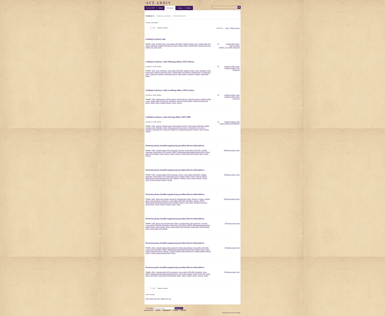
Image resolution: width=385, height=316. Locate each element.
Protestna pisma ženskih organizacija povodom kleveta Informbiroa (174, 145)
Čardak (201, 199)
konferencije (149, 72)
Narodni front (192, 46)
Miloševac (176, 178)
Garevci (180, 175)
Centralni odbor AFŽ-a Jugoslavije (167, 272)
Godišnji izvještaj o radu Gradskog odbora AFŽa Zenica (169, 90)
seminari (197, 74)
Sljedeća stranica (162, 28)
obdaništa (148, 129)
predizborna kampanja (186, 129)
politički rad (149, 47)
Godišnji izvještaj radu (155, 39)
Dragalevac (165, 201)
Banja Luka (159, 199)
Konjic (192, 176)
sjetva (201, 129)
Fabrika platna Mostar (185, 248)
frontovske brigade (194, 99)
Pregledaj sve (150, 16)
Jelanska (196, 201)
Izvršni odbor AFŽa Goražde (162, 152)
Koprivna (199, 176)
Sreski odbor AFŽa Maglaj (158, 229)
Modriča (183, 178)
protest (172, 154)
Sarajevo (178, 154)
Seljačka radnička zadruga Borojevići (181, 251)
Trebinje (189, 276)
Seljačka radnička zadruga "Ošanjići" (157, 251)
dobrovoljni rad (182, 99)
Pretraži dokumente (179, 16)
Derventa (181, 150)
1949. (153, 44)
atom (147, 299)
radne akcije (157, 47)
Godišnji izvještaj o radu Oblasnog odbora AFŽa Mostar (169, 62)
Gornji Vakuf (149, 249)
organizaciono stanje (204, 46)
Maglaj (184, 225)
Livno (205, 272)
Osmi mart (166, 129)
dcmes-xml (152, 299)
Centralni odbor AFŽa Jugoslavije (166, 150)
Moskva (182, 203)
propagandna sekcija (170, 74)
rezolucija (191, 74)
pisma (162, 154)
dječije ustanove (171, 99)
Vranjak (169, 180)
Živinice (148, 156)
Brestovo (195, 199)
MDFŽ (174, 152)
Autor (227, 28)
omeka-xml (164, 299)
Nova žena (201, 128)
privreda (196, 129)
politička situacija (165, 103)
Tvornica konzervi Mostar (158, 180)
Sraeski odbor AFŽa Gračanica (180, 227)
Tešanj (178, 204)
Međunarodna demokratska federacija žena (191, 152)
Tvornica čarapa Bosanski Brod (160, 253)
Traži (239, 7)
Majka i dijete (183, 46)
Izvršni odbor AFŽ (159, 176)
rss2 (169, 299)
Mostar (197, 249)
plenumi (189, 274)
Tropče (194, 276)
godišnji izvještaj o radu (190, 44)
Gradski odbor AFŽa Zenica (159, 101)
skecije (174, 103)
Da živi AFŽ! (150, 8)
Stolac (201, 154)
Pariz (187, 203)
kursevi (175, 46)
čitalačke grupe (161, 44)
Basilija (166, 199)
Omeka (238, 312)
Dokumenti (170, 8)
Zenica (206, 154)
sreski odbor (204, 74)
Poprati (162, 227)
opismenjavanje (196, 72)
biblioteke (163, 71)
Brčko (189, 199)
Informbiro (154, 46)
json (158, 299)
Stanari (169, 204)
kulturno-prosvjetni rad (165, 46)
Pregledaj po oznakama (164, 16)
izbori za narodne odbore (184, 101)
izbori (209, 71)
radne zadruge (182, 74)
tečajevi (179, 103)
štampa (147, 76)
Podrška (188, 8)
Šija (204, 274)
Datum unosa (234, 28)
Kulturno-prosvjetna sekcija (163, 72)
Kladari (187, 176)
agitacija (158, 126)
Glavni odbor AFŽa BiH (174, 44)
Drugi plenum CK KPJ (179, 126)
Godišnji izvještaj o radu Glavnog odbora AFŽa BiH (168, 117)
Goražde (204, 150)
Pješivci (167, 154)
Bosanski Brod (182, 199)
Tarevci (204, 178)
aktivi (158, 71)
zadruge (147, 131)
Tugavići (200, 276)
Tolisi (147, 180)
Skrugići (199, 178)
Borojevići (173, 199)
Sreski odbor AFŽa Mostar (190, 154)
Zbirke (161, 8)
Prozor (200, 274)
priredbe (160, 74)
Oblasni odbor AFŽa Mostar (181, 72)
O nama (179, 8)
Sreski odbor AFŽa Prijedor (167, 276)
